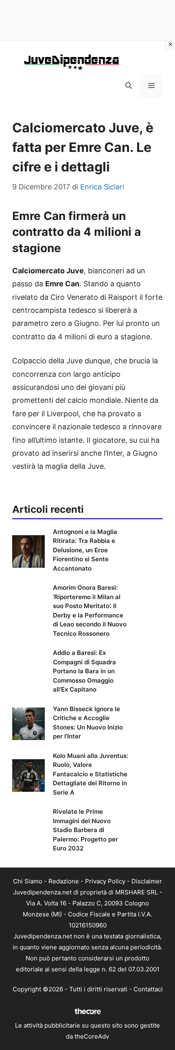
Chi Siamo (27, 881)
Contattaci (148, 989)
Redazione (63, 881)
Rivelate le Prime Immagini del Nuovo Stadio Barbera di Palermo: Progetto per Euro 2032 (85, 830)
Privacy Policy (105, 881)
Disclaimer (146, 881)
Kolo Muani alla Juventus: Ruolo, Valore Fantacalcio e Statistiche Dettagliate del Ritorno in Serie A (90, 774)
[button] (128, 85)
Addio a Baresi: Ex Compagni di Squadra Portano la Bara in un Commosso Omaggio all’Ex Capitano (84, 671)
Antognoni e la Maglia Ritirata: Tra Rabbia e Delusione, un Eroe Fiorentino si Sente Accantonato (85, 550)
